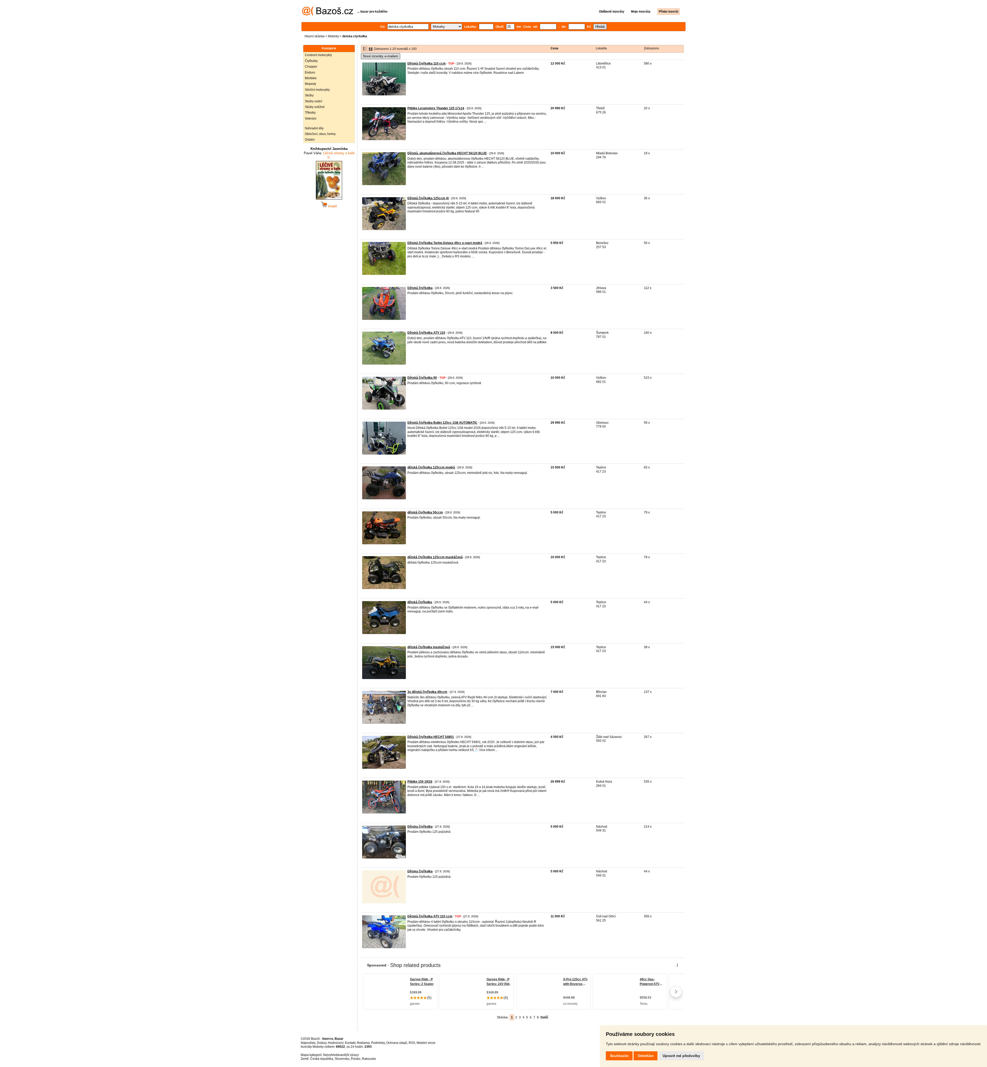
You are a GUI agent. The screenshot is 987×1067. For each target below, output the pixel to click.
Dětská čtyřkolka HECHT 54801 (430, 737)
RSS (412, 1043)
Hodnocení (335, 1043)
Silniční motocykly (317, 90)
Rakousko (369, 1059)
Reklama (363, 1043)
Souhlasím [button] (619, 1056)
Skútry (309, 95)
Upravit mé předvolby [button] (681, 1056)
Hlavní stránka (315, 36)
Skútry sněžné (315, 107)
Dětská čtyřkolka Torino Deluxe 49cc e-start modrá (444, 243)
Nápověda (308, 1043)
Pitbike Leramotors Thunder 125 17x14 (435, 108)
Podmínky (378, 1043)
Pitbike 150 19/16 (419, 781)
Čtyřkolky (311, 61)
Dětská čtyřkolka (420, 288)
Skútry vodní (313, 101)
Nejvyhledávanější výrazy (341, 1055)
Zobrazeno (651, 48)
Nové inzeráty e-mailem (380, 56)
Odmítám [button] (645, 1056)
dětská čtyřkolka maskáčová (428, 647)
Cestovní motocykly (318, 55)
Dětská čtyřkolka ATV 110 (426, 332)
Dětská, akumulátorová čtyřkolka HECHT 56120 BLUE (447, 153)
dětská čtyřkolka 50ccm (425, 512)
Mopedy (310, 84)
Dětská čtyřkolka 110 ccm (426, 63)
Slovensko (342, 1059)
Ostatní (310, 139)
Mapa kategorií (311, 1055)
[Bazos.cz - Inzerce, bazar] (327, 14)
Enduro (310, 72)
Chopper (311, 66)
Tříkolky (310, 112)
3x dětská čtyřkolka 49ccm (427, 692)
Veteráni (310, 118)
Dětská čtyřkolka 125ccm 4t (428, 198)
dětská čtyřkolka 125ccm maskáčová (435, 557)
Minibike (311, 78)
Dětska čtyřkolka (420, 826)
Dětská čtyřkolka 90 (422, 377)
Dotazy (321, 1043)
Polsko (355, 1059)
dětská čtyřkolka (419, 602)
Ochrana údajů (396, 1043)
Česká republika (321, 1059)
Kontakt (350, 1043)
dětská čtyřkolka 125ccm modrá (431, 467)
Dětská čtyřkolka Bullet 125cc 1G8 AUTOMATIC (442, 422)
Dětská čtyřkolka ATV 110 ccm (429, 916)
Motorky (333, 36)
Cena (554, 48)
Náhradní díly (314, 128)
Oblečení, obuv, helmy (320, 134)
